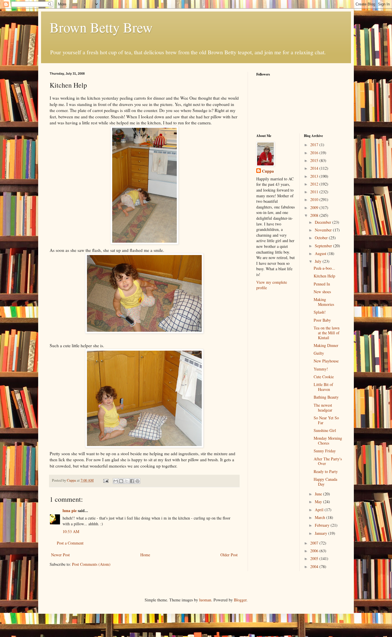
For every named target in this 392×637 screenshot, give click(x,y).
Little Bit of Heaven (323, 387)
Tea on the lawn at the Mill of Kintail (326, 332)
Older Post (229, 554)
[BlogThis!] (121, 481)
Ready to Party (326, 471)
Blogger (240, 600)
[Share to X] (126, 481)
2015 (314, 160)
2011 (314, 191)
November (324, 230)
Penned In (322, 284)
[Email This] (116, 481)
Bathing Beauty (326, 397)
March (320, 517)
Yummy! (321, 369)
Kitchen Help (324, 276)
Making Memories (324, 302)
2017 (314, 144)
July (319, 261)
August (321, 253)
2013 (314, 176)
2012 (314, 184)
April (320, 509)
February (323, 525)
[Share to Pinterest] (137, 481)
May (319, 501)
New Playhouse (326, 361)
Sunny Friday (325, 450)
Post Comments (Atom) (91, 564)
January (321, 533)
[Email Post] (105, 480)
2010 (314, 199)
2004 (314, 566)
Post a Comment (70, 543)
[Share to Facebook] (132, 481)
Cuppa (268, 171)
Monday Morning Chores (328, 440)
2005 (314, 558)
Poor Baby (322, 320)
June (319, 494)
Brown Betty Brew (101, 27)
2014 (314, 168)
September (324, 245)
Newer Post (60, 554)
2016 (314, 152)
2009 (314, 207)
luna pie (70, 510)
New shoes (322, 291)
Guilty (319, 353)
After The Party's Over (328, 461)
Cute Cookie (324, 376)
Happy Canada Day (325, 481)
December (323, 222)
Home (145, 554)
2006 (314, 550)
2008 (314, 215)
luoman (205, 600)
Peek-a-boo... (324, 268)
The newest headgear (323, 407)
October (322, 237)
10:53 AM (71, 531)
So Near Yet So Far (326, 420)
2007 (314, 543)
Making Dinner (326, 345)
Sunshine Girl (325, 430)
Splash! (320, 312)
